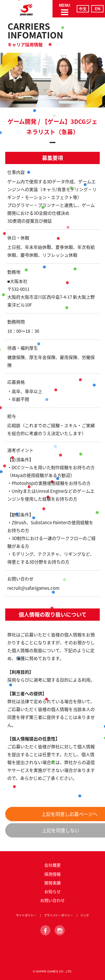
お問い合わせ (52, 900)
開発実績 (52, 883)
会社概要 (52, 865)
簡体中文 (83, 9)
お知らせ (52, 891)
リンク (84, 915)
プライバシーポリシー (58, 915)
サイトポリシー (26, 915)
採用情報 (52, 874)
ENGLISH (97, 9)
